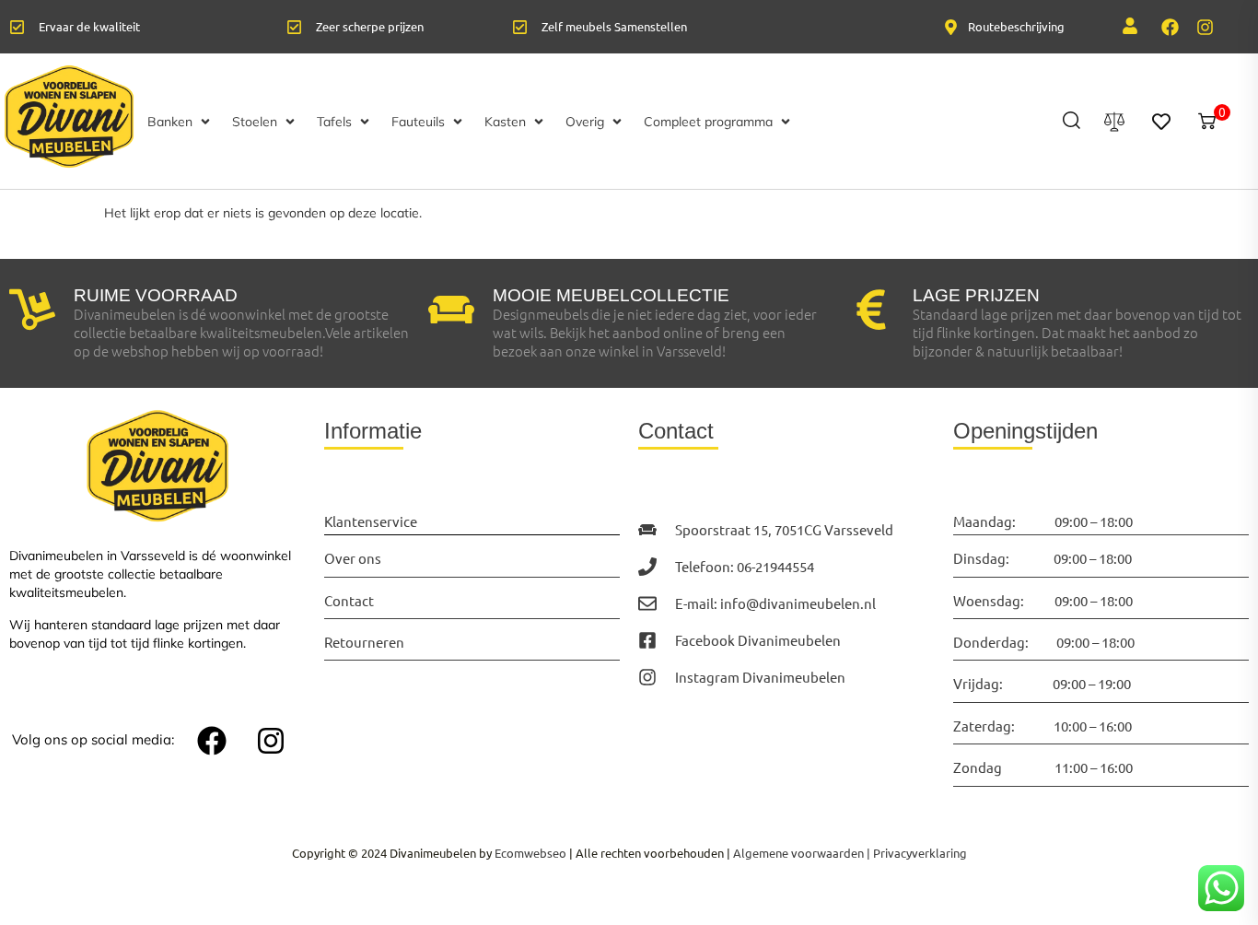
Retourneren (364, 641)
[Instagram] (1205, 26)
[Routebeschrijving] (951, 27)
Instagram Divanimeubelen (760, 676)
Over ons (352, 558)
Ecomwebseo (530, 853)
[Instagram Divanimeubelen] (647, 677)
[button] (180, 121)
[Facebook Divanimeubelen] (647, 640)
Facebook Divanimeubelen (758, 640)
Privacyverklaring (920, 853)
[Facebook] (1170, 26)
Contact (349, 600)
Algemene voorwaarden (798, 853)
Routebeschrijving (1016, 26)
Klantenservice (370, 521)
